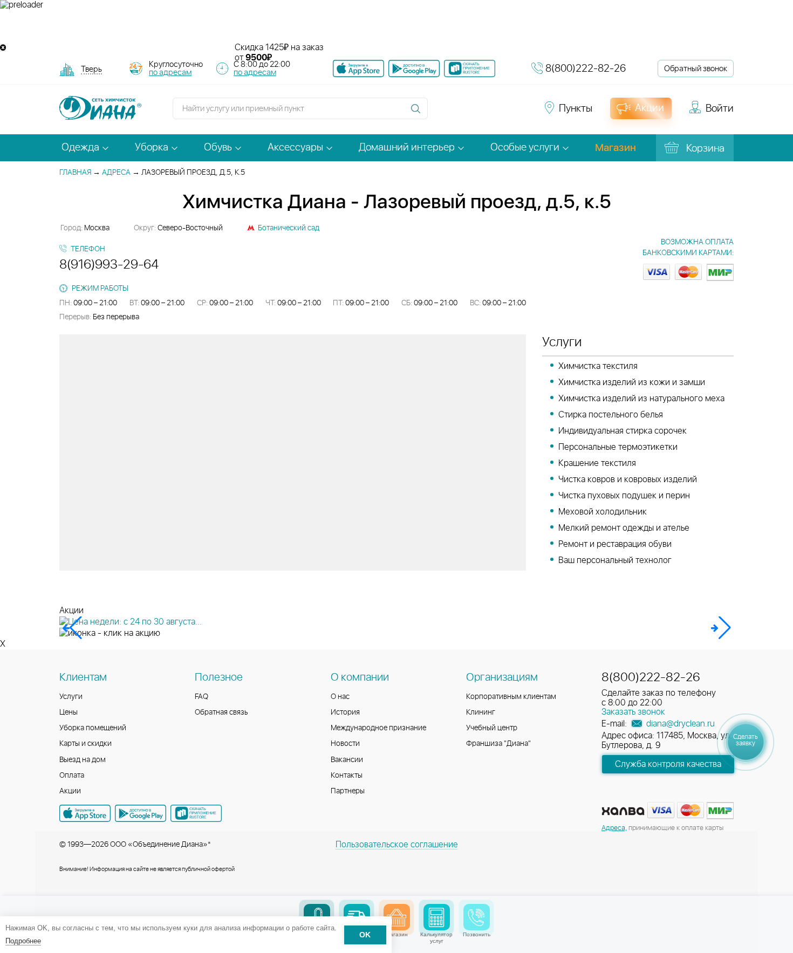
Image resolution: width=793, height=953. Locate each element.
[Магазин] (397, 917)
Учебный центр (491, 728)
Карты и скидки (85, 744)
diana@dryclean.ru (679, 723)
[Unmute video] (396, 26)
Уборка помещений (92, 728)
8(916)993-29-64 (109, 264)
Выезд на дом (82, 760)
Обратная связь (221, 712)
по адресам (170, 72)
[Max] (518, 113)
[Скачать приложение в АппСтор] (358, 68)
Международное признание (378, 728)
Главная (75, 172)
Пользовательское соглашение (397, 844)
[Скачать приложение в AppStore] (85, 813)
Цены (68, 712)
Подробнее (23, 941)
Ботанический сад (288, 228)
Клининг (480, 712)
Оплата (71, 775)
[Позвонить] (476, 917)
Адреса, (614, 828)
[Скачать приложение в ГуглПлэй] (414, 68)
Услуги (71, 697)
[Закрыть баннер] (3, 48)
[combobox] (91, 70)
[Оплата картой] (623, 811)
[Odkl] (461, 113)
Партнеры (348, 791)
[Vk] (442, 113)
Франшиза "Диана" (498, 744)
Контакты (347, 775)
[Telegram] (500, 113)
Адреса (116, 172)
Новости (345, 744)
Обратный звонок (695, 69)
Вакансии (347, 760)
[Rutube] (480, 113)
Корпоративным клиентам (511, 697)
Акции (70, 791)
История (345, 712)
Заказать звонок (633, 712)
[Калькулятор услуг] (436, 917)
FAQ (201, 697)
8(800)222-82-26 (585, 69)
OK (365, 935)
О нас (340, 697)
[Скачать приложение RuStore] (469, 68)
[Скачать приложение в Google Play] (140, 813)
